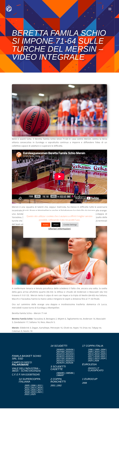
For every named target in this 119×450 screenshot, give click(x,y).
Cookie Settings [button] (70, 224)
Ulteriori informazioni (59, 228)
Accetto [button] (45, 225)
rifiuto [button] (56, 224)
